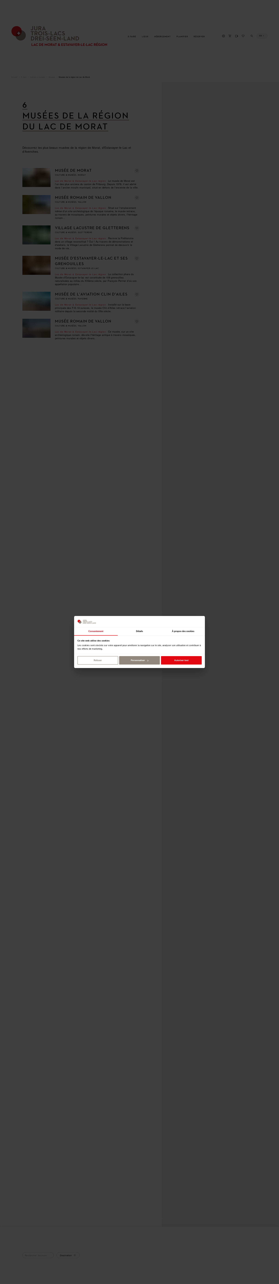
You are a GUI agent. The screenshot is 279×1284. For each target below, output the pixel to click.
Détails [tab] (139, 631)
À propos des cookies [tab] (183, 631)
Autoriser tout (181, 660)
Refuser (98, 660)
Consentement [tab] (95, 631)
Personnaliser (138, 660)
